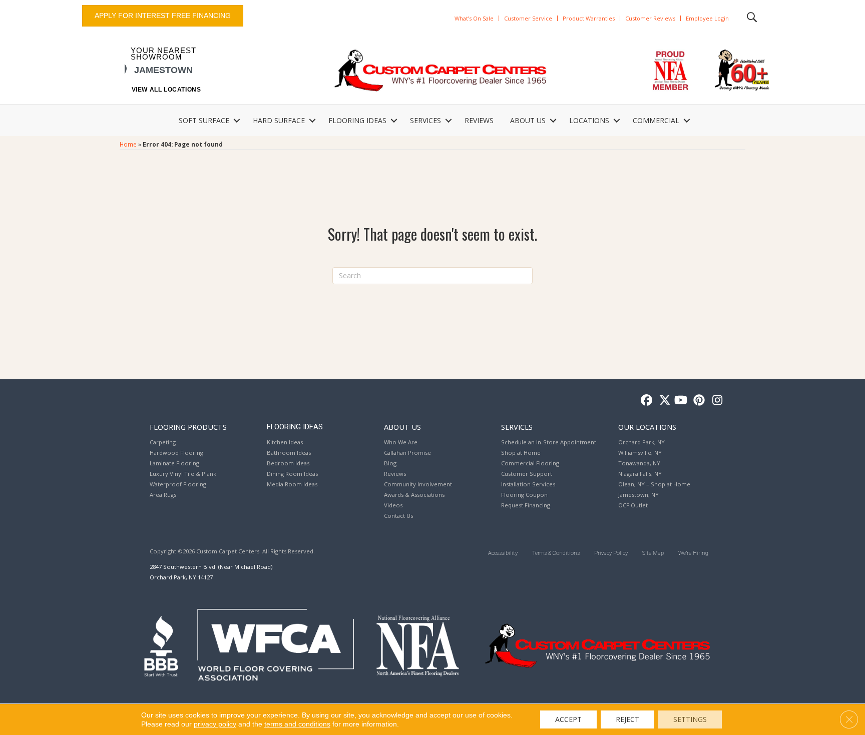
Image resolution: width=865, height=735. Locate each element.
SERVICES (425, 120)
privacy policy (215, 724)
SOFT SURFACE (204, 120)
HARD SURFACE (279, 120)
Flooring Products (188, 427)
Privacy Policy (611, 553)
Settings (690, 719)
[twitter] (662, 400)
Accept (568, 719)
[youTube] (680, 400)
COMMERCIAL (656, 120)
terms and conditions (297, 724)
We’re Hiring (693, 553)
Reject (627, 719)
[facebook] (645, 400)
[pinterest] (697, 400)
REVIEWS (479, 120)
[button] (236, 121)
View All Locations (166, 89)
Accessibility (503, 553)
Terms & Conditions (556, 553)
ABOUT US (528, 120)
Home (128, 144)
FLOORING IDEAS (357, 120)
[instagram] (715, 400)
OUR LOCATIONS (647, 427)
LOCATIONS (589, 120)
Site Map (653, 553)
